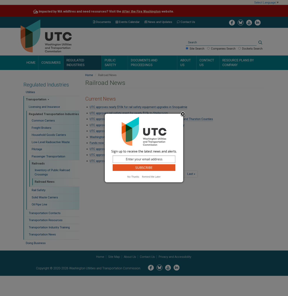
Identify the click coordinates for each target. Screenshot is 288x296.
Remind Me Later (151, 176)
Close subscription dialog (183, 114)
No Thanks (133, 176)
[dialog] (144, 148)
